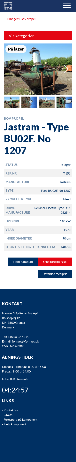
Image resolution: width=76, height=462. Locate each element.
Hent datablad (23, 261)
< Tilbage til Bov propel (19, 19)
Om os (8, 415)
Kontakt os (11, 410)
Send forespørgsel (55, 261)
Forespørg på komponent (20, 419)
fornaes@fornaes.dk (25, 341)
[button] (66, 69)
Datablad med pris (54, 274)
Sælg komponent (15, 424)
